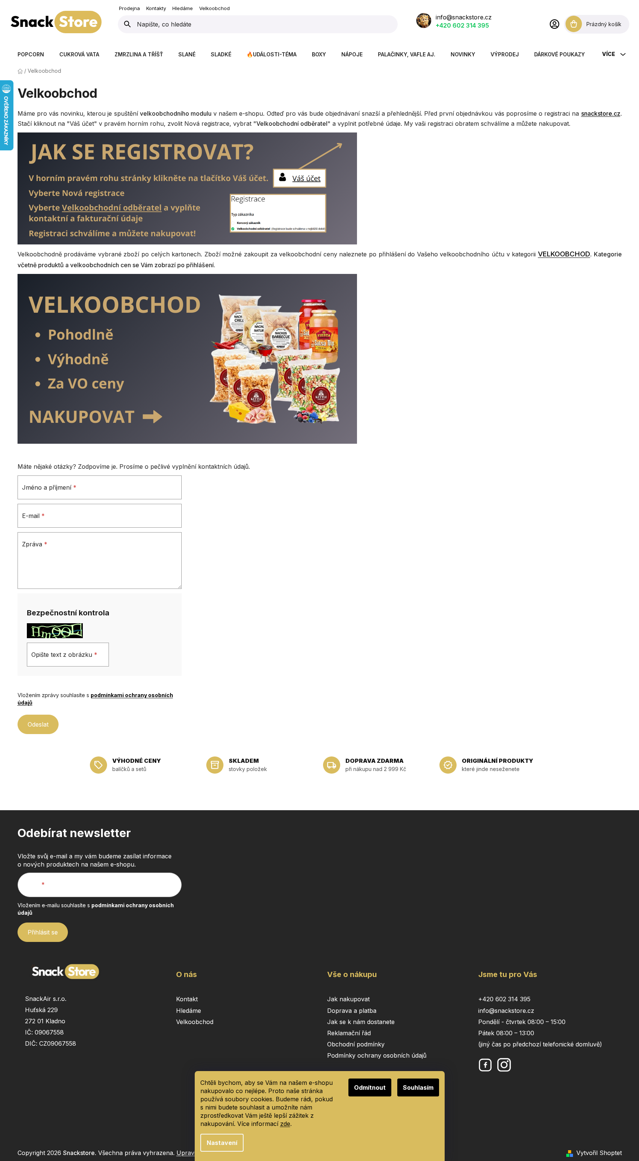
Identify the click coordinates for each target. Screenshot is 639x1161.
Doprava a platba (351, 1010)
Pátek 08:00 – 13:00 (506, 1033)
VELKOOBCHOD (564, 254)
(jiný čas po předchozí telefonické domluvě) (540, 1044)
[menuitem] (30, 54)
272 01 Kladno (45, 1021)
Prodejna (129, 8)
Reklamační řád (349, 1033)
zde (285, 1123)
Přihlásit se (43, 932)
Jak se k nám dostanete (361, 1022)
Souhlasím (418, 1087)
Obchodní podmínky (356, 1044)
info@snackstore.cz (464, 17)
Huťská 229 (41, 1010)
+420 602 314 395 (462, 25)
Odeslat (38, 724)
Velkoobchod (214, 8)
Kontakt (187, 999)
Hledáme (182, 8)
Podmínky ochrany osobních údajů (376, 1055)
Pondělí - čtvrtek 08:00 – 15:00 (522, 1022)
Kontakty (156, 8)
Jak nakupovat (348, 999)
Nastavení (222, 1142)
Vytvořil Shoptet (599, 1153)
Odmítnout (370, 1087)
